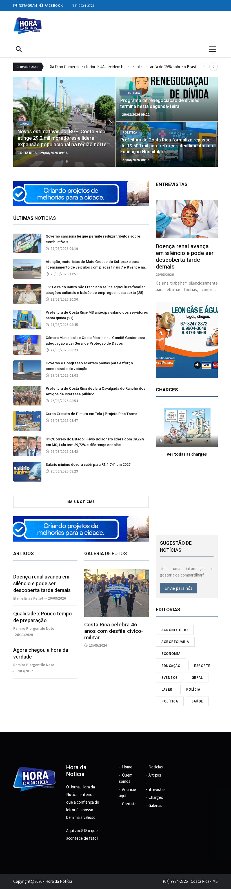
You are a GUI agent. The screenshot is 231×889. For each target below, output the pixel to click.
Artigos (154, 775)
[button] (213, 67)
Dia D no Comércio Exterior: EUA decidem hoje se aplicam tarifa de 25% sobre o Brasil (122, 66)
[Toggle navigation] (212, 49)
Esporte (202, 665)
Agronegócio (174, 630)
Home (127, 767)
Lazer (166, 689)
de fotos (105, 553)
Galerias (155, 805)
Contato (129, 803)
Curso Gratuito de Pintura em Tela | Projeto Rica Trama (91, 414)
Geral (197, 677)
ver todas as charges (187, 454)
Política (169, 701)
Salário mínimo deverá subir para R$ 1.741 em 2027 (88, 464)
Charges (155, 797)
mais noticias (81, 501)
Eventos (169, 677)
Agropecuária (175, 641)
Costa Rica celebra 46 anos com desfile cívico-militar (113, 631)
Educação (170, 665)
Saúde (197, 701)
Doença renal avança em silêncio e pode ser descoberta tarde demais (42, 583)
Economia (170, 653)
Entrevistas (155, 789)
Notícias (155, 767)
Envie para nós (178, 588)
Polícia (193, 689)
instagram (27, 5)
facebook (53, 5)
